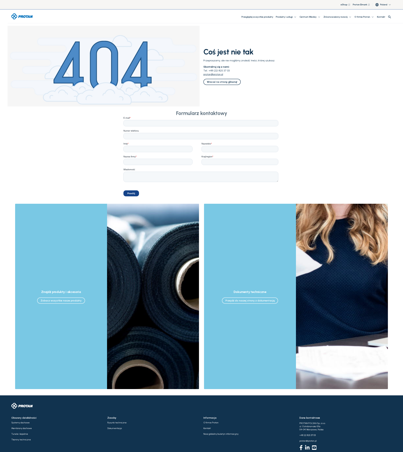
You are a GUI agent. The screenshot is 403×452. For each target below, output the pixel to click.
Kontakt (381, 17)
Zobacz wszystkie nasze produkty (61, 300)
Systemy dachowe (20, 422)
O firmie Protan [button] (365, 17)
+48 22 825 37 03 (307, 435)
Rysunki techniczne (117, 422)
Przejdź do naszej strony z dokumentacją (250, 300)
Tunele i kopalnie (19, 434)
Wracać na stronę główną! (222, 81)
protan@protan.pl (213, 74)
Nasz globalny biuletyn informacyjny (220, 434)
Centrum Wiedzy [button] (310, 17)
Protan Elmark (361, 4)
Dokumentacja (114, 428)
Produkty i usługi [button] (286, 17)
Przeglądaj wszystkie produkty (257, 17)
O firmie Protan (211, 422)
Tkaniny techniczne (21, 439)
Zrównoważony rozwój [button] (338, 17)
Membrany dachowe (21, 428)
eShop (345, 4)
